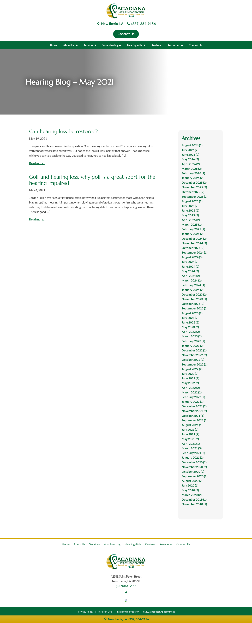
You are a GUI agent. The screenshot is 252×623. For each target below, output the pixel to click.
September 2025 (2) (194, 196)
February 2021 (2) (193, 453)
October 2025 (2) (193, 192)
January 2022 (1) (192, 401)
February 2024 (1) (193, 285)
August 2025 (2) (192, 201)
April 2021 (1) (191, 443)
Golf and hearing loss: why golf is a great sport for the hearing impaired (92, 180)
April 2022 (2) (191, 388)
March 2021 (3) (192, 448)
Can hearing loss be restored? (63, 131)
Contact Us (195, 45)
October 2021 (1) (193, 415)
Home (53, 45)
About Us (69, 45)
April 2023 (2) (191, 331)
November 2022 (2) (194, 355)
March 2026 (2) (192, 168)
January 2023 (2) (192, 346)
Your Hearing (110, 45)
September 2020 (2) (194, 476)
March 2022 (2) (192, 392)
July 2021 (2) (190, 429)
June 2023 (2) (190, 322)
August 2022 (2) (192, 369)
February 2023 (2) (193, 341)
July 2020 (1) (190, 485)
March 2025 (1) (192, 224)
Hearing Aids (135, 45)
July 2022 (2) (190, 373)
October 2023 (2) (193, 303)
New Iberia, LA (111, 24)
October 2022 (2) (193, 359)
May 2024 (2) (190, 271)
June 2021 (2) (190, 434)
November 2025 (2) (194, 187)
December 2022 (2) (194, 350)
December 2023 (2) (194, 294)
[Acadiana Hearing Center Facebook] (126, 593)
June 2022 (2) (190, 378)
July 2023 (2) (190, 318)
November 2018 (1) (194, 504)
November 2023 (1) (194, 299)
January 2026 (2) (192, 178)
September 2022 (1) (194, 364)
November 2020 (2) (194, 467)
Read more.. (37, 163)
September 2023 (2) (194, 308)
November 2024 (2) (194, 243)
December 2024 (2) (194, 238)
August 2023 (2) (192, 313)
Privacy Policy (85, 611)
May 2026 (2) (190, 159)
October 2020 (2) (193, 471)
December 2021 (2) (194, 406)
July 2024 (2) (190, 261)
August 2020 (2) (192, 481)
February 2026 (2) (193, 173)
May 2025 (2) (190, 215)
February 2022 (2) (193, 397)
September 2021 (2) (194, 420)
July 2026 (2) (190, 150)
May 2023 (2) (190, 327)
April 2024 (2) (191, 276)
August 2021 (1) (192, 425)
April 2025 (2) (191, 220)
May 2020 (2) (190, 490)
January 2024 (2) (192, 290)
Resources (173, 45)
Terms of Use (105, 611)
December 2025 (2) (194, 182)
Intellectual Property (128, 611)
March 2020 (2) (192, 495)
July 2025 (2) (190, 206)
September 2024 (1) (194, 252)
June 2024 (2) (190, 266)
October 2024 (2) (193, 248)
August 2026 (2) (192, 145)
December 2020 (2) (194, 462)
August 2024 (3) (192, 257)
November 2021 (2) (194, 411)
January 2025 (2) (192, 234)
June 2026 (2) (190, 154)
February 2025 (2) (193, 229)
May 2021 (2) (190, 439)
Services (89, 45)
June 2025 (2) (190, 210)
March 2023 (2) (192, 336)
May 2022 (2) (190, 383)
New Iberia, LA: (117, 619)
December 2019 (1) (194, 499)
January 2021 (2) (192, 457)
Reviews (156, 45)
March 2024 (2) (192, 280)
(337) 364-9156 (143, 24)
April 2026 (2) (191, 164)
